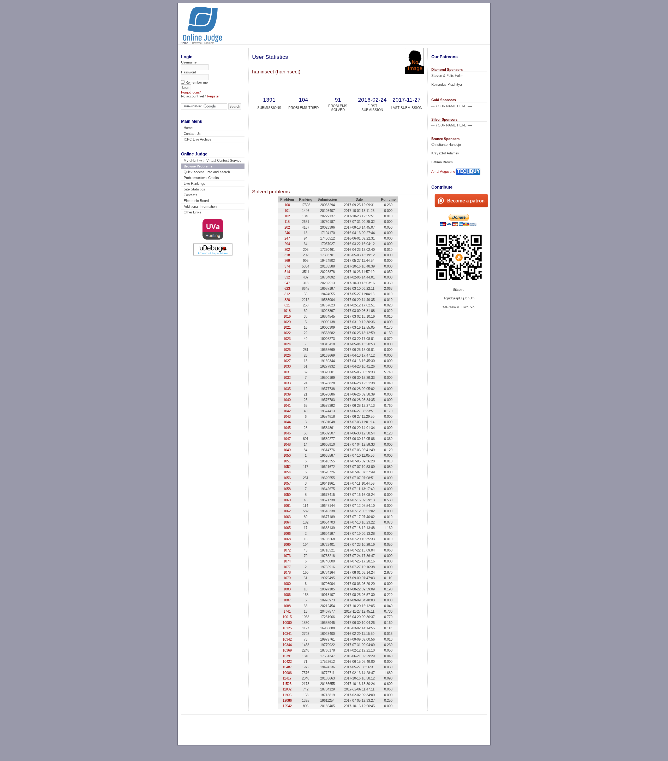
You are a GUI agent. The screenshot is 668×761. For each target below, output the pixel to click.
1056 (287, 478)
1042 (287, 411)
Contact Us (192, 134)
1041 (287, 406)
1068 (287, 539)
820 (287, 300)
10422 (287, 662)
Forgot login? (191, 92)
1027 (287, 361)
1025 (287, 350)
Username (188, 62)
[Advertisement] (389, 21)
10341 (287, 634)
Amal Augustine (443, 171)
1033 (287, 383)
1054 (287, 472)
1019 (287, 316)
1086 (287, 595)
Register (213, 96)
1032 (287, 378)
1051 (287, 461)
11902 (287, 689)
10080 (287, 623)
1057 (287, 483)
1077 (287, 567)
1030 (287, 366)
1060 (287, 500)
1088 (287, 606)
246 (287, 233)
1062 (287, 511)
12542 (287, 706)
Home (184, 42)
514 (287, 272)
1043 (287, 417)
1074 (287, 561)
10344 (287, 645)
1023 (287, 339)
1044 (287, 422)
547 (287, 283)
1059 (287, 495)
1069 (287, 545)
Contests (190, 195)
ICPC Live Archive (197, 139)
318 (287, 255)
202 (287, 227)
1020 (287, 322)
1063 (287, 517)
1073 (287, 556)
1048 (287, 444)
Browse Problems (198, 166)
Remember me (197, 82)
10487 (287, 667)
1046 (287, 433)
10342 (287, 639)
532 (287, 277)
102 (287, 216)
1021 (287, 327)
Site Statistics (194, 189)
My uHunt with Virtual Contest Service (212, 160)
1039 (287, 394)
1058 (287, 489)
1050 (287, 455)
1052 (287, 467)
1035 (287, 389)
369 (287, 261)
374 (287, 266)
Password (188, 72)
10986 (287, 673)
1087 (287, 600)
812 (287, 294)
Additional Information (200, 206)
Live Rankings (194, 183)
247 (287, 238)
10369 (287, 650)
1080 (287, 584)
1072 (287, 550)
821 (287, 305)
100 (287, 205)
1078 (287, 572)
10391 (287, 656)
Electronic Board (196, 201)
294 (287, 244)
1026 (287, 355)
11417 (287, 678)
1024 (287, 344)
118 (287, 222)
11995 (287, 695)
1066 (287, 534)
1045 (287, 428)
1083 (287, 589)
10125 (287, 628)
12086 (287, 700)
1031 (287, 372)
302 (287, 250)
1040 (287, 400)
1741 (287, 611)
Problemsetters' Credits (201, 178)
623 (287, 289)
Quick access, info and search (207, 172)
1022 (287, 333)
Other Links (192, 212)
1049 (287, 450)
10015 (287, 617)
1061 (287, 506)
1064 (287, 522)
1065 (287, 528)
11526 (287, 684)
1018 (287, 311)
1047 (287, 439)
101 (287, 211)
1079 (287, 578)
